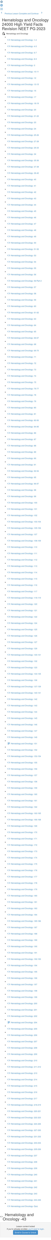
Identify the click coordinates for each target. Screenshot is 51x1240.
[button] (1, 2)
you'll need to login (36, 1229)
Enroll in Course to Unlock (25, 1232)
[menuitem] (1, 6)
